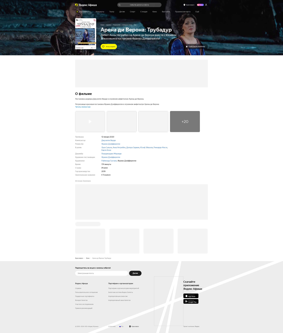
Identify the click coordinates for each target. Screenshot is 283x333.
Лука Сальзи (106, 147)
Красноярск (79, 225)
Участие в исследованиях (84, 271)
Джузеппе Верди (108, 140)
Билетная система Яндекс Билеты (120, 259)
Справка (78, 255)
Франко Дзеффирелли (110, 144)
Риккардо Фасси (160, 147)
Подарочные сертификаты (84, 263)
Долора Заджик (132, 147)
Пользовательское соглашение (86, 259)
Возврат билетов (81, 267)
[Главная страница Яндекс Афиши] (76, 4)
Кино (87, 225)
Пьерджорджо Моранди (111, 154)
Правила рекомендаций (83, 275)
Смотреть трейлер (197, 46)
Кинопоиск (87, 181)
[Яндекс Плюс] (200, 5)
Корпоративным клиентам (117, 263)
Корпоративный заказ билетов (119, 267)
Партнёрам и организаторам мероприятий (123, 255)
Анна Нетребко (119, 147)
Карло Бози (106, 150)
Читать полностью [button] (82, 107)
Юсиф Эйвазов (146, 147)
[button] (197, 12)
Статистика (111, 293)
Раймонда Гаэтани (109, 161)
